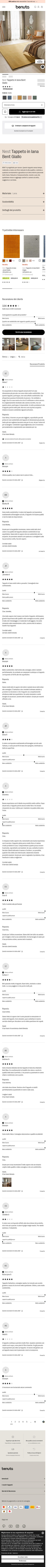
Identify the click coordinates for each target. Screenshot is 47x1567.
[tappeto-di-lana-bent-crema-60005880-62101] (27, 261)
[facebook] (24, 1526)
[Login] (38, 7)
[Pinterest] (4, 1526)
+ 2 (13, 261)
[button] (8, 344)
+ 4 (33, 261)
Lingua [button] (12, 357)
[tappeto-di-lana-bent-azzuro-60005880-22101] (44, 261)
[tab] (37, 364)
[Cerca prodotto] (35, 7)
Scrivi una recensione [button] (24, 332)
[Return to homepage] (22, 7)
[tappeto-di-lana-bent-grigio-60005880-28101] (24, 261)
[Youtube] (11, 1526)
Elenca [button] (5, 357)
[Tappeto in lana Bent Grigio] (31, 246)
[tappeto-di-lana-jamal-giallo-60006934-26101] (4, 261)
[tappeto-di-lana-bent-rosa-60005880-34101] (30, 261)
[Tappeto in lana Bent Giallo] (20, 98)
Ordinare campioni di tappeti (25, 126)
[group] (23, 306)
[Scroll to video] (43, 67)
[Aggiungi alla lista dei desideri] (5, 112)
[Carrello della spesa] (42, 7)
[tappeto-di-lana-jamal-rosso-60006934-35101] (10, 261)
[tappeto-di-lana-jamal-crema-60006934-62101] (7, 261)
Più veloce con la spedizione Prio (31, 117)
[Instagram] (17, 1526)
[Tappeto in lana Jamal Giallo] (11, 246)
